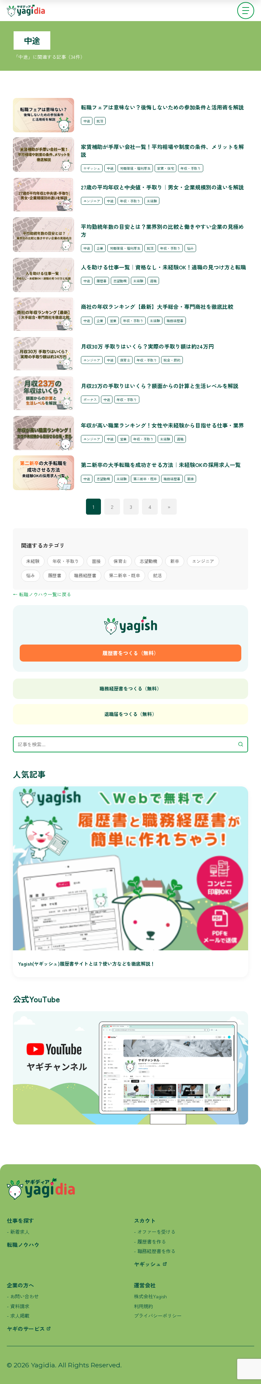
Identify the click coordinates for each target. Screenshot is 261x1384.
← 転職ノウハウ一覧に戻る (42, 594)
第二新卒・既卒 (124, 575)
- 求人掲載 (18, 1315)
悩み (30, 575)
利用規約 (143, 1306)
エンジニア (203, 561)
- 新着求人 (18, 1231)
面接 (96, 561)
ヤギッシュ (147, 1264)
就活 (157, 575)
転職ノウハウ (23, 1244)
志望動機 (148, 561)
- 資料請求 (18, 1306)
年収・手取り (65, 561)
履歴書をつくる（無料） (131, 652)
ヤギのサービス (26, 1328)
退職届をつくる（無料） (130, 714)
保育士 (120, 561)
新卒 (174, 561)
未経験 (32, 561)
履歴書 (54, 575)
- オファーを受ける (154, 1231)
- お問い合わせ (23, 1296)
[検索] (239, 744)
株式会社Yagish (150, 1296)
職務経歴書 (85, 575)
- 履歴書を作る (150, 1241)
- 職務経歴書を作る (154, 1250)
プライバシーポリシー (157, 1315)
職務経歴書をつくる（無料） (130, 688)
